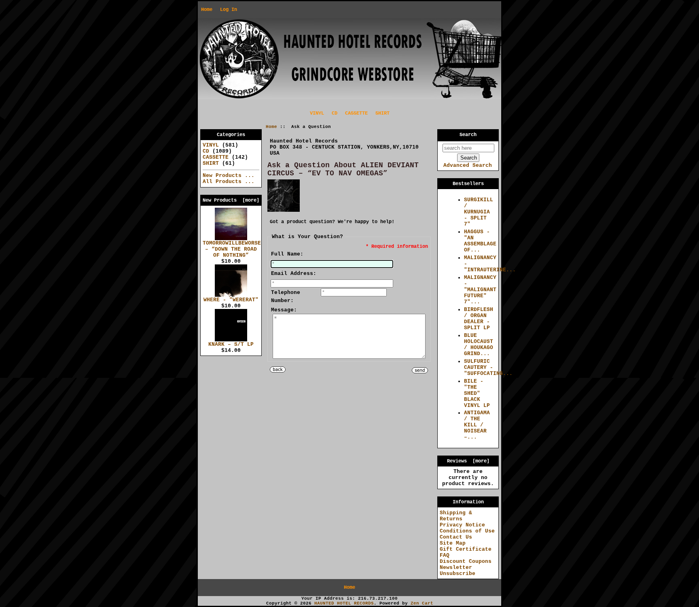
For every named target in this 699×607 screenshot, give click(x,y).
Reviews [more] (468, 461)
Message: (284, 310)
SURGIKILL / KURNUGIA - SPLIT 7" (478, 212)
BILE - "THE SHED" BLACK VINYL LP (477, 393)
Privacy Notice (462, 525)
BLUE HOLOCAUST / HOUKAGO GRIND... (478, 344)
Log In (228, 10)
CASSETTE (356, 113)
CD (334, 113)
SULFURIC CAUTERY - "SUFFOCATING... (488, 367)
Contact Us (456, 537)
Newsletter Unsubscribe (457, 570)
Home (206, 10)
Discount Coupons (465, 561)
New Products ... (228, 176)
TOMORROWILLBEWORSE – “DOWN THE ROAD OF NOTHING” (232, 249)
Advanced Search (467, 165)
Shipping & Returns (456, 516)
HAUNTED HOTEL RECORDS (344, 603)
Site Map (453, 543)
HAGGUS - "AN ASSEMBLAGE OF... (480, 241)
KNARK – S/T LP (231, 344)
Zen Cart (422, 603)
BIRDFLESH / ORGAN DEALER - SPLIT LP (478, 319)
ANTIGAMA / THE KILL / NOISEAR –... (477, 425)
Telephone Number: (285, 297)
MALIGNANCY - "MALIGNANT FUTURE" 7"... (480, 290)
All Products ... (228, 182)
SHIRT (382, 113)
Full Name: (287, 254)
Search (468, 135)
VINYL (317, 113)
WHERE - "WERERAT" (230, 300)
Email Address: (293, 273)
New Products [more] (231, 200)
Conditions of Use (467, 531)
